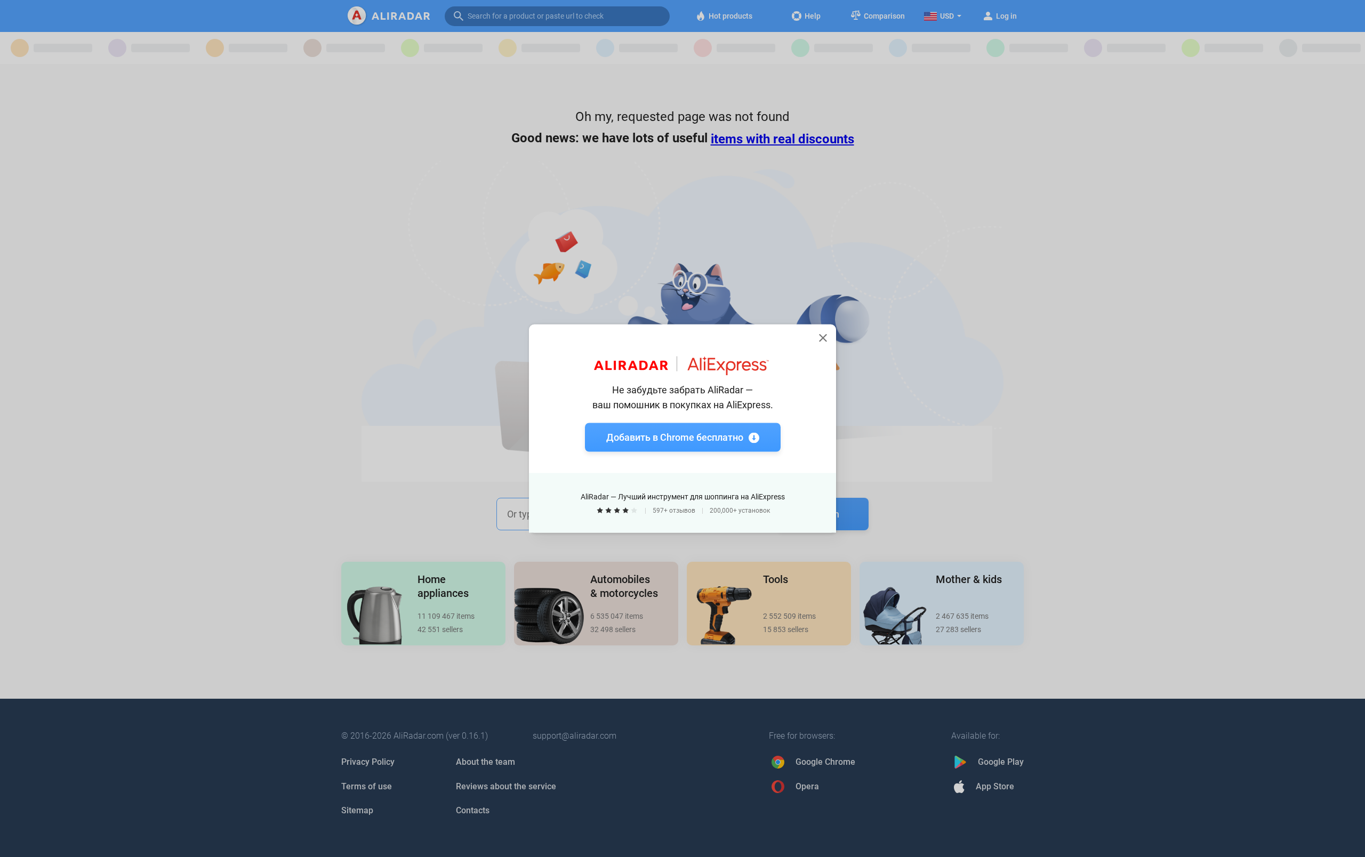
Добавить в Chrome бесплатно (674, 437)
